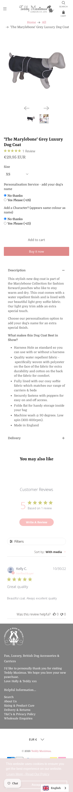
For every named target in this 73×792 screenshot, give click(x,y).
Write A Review (36, 522)
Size (7, 167)
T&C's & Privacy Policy (19, 714)
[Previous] (27, 108)
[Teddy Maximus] (36, 9)
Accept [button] (36, 784)
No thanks (15, 195)
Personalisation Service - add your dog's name (33, 187)
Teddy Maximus (41, 751)
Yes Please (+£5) (19, 223)
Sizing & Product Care (19, 705)
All (44, 22)
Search (9, 697)
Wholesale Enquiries (18, 718)
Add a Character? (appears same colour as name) (34, 210)
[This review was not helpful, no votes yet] (61, 614)
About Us (10, 701)
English (56, 788)
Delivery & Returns (17, 709)
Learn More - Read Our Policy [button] (27, 774)
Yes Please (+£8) (19, 200)
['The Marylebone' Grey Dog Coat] (36, 69)
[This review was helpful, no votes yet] (54, 614)
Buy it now (36, 251)
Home (31, 22)
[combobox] (50, 552)
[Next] (46, 108)
